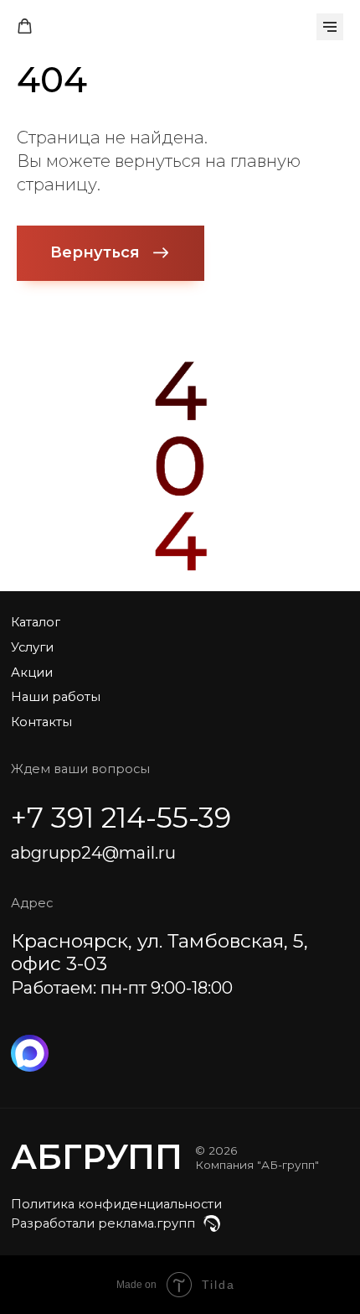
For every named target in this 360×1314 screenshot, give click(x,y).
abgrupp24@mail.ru (93, 852)
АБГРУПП (97, 1156)
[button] (25, 26)
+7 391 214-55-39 (121, 817)
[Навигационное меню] (329, 26)
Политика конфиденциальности (116, 1204)
